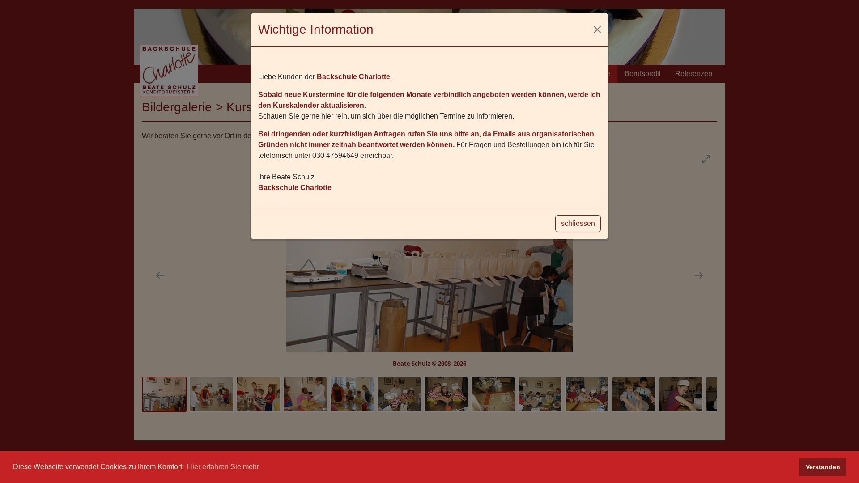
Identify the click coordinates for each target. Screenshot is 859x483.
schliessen (578, 223)
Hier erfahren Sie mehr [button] (223, 466)
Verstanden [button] (823, 466)
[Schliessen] (597, 29)
